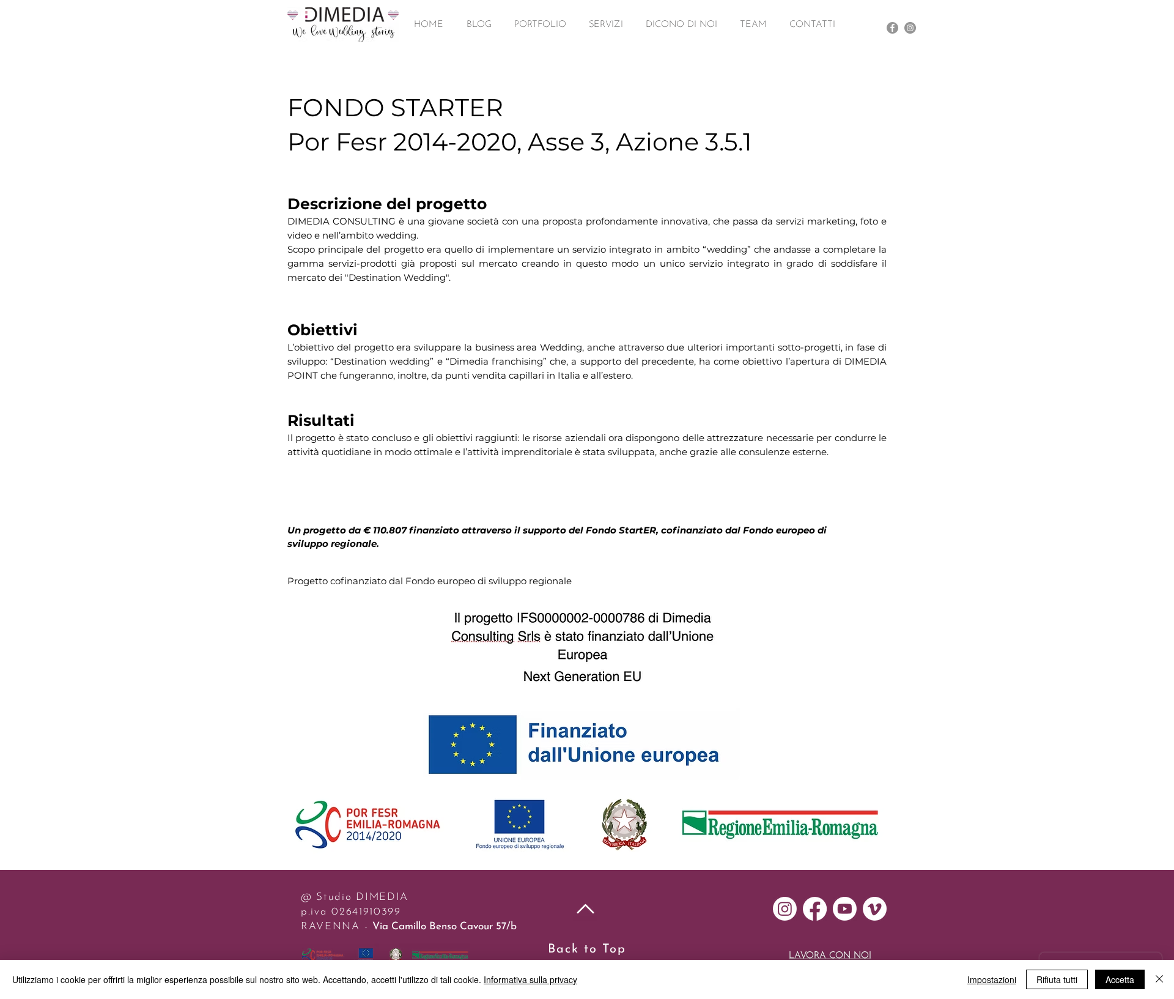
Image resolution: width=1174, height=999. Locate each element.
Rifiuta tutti (1056, 979)
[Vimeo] (875, 909)
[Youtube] (845, 909)
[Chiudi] (1159, 979)
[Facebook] (892, 28)
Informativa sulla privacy (530, 979)
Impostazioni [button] (991, 979)
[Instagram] (910, 28)
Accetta (1120, 979)
